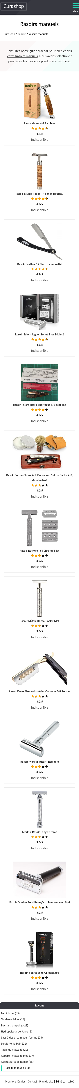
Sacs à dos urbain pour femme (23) (22, 1037)
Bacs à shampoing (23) (14, 1025)
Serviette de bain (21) (14, 1043)
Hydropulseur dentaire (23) (17, 1031)
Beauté (21, 34)
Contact (32, 1081)
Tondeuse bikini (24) (13, 1019)
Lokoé (70, 1081)
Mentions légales (15, 1081)
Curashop (9, 34)
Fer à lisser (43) (10, 1013)
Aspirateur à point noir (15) (17, 1062)
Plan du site (46, 1081)
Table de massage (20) (14, 1049)
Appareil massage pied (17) (17, 1055)
